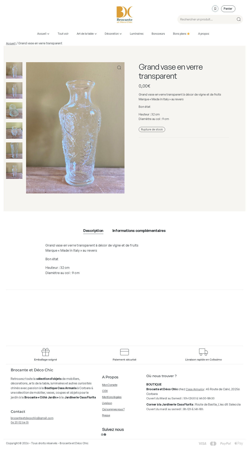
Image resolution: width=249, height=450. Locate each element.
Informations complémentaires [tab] (139, 230)
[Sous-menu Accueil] (48, 34)
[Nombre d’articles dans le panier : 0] (228, 8)
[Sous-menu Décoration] (121, 34)
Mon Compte (109, 385)
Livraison (107, 403)
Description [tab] (93, 230)
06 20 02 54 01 (19, 422)
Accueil (10, 43)
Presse (106, 415)
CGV (105, 391)
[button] (119, 67)
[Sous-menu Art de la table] (96, 34)
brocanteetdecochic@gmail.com (32, 418)
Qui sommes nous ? (113, 409)
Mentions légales (111, 397)
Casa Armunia (195, 389)
